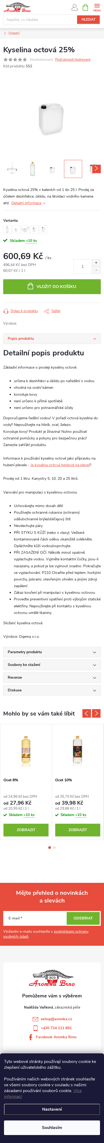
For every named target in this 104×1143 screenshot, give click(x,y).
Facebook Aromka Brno (56, 1037)
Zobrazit (26, 829)
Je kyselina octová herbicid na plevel (60, 465)
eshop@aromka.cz (56, 1019)
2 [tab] (54, 847)
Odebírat (83, 918)
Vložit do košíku (56, 287)
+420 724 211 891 (56, 1028)
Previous (86, 713)
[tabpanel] (26, 782)
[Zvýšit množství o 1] (96, 263)
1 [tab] (49, 847)
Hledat (88, 19)
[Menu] (97, 7)
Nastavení (52, 1109)
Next (96, 713)
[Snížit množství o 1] (96, 270)
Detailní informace (26, 203)
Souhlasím (52, 1128)
